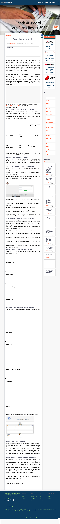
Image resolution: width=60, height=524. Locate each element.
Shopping (48, 149)
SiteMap (49, 500)
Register (53, 2)
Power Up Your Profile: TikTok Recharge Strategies (48, 188)
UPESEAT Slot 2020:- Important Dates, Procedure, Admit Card (49, 231)
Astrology (48, 119)
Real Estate (48, 138)
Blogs (40, 496)
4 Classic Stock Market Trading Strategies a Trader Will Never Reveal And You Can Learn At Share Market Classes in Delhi (49, 169)
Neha (46, 191)
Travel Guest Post (7, 509)
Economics (48, 151)
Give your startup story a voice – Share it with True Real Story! (50, 85)
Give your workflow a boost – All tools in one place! (50, 46)
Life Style (48, 103)
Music (47, 141)
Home (39, 2)
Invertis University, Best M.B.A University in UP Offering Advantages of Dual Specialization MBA (49, 200)
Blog (42, 2)
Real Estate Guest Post (30, 509)
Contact (23, 498)
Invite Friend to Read (49, 36)
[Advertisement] (23, 94)
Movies (47, 116)
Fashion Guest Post (38, 509)
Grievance (23, 500)
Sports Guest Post (46, 509)
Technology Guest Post (15, 509)
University (48, 146)
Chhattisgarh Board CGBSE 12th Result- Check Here (49, 240)
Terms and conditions (34, 496)
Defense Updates (49, 122)
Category (9, 35)
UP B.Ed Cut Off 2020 (49, 255)
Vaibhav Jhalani (13, 43)
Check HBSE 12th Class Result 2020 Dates (49, 263)
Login (50, 2)
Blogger (47, 174)
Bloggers (46, 2)
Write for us (24, 502)
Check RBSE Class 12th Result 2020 (49, 248)
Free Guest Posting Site (13, 510)
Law (47, 143)
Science (47, 154)
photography (48, 111)
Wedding (48, 135)
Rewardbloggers (26, 517)
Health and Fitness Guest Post (31, 510)
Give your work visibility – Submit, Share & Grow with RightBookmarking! (49, 58)
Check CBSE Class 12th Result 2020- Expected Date (49, 271)
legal (31, 500)
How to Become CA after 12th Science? (49, 179)
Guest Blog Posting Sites (21, 510)
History (47, 98)
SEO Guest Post (23, 509)
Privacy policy (33, 498)
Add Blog (41, 500)
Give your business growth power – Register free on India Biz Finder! (49, 70)
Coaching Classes (49, 127)
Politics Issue (49, 114)
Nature (47, 106)
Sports (47, 100)
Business (48, 124)
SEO (47, 130)
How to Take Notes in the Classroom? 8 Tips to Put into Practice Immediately (49, 220)
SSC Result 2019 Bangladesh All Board (49, 210)
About (23, 496)
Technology (48, 108)
